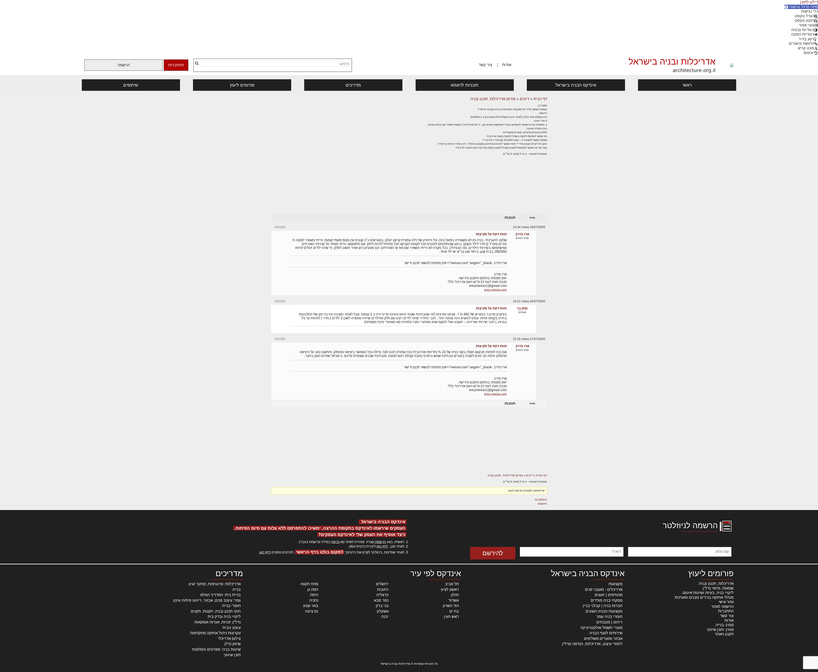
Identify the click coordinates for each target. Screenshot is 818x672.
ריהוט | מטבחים (609, 622)
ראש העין (451, 616)
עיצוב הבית (232, 628)
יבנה (385, 616)
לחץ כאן (382, 546)
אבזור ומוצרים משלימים (603, 638)
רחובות (383, 589)
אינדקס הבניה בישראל (575, 85)
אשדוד (453, 600)
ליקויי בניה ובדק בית (224, 616)
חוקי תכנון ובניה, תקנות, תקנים (216, 611)
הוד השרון (451, 606)
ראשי (687, 85)
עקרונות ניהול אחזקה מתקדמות (215, 633)
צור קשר (485, 65)
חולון (455, 595)
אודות (506, 65)
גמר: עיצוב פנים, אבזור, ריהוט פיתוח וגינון (207, 600)
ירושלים (382, 584)
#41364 (280, 227)
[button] (801, 7)
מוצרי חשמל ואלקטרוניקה (601, 628)
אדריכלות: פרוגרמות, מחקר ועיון (215, 584)
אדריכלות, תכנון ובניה (716, 583)
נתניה (313, 600)
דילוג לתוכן (809, 2)
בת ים (454, 611)
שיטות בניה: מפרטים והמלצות (216, 649)
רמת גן (312, 589)
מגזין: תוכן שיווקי (720, 629)
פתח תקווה (309, 584)
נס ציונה (311, 611)
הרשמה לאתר (722, 606)
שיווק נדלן (233, 644)
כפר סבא (381, 600)
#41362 (280, 339)
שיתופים (130, 85)
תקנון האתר (724, 634)
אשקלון (383, 611)
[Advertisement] (409, 189)
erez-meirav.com (495, 289)
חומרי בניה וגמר (609, 616)
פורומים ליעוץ (242, 85)
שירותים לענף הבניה (605, 633)
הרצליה (382, 595)
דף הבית (540, 99)
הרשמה (124, 65)
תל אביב (452, 584)
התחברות (176, 65)
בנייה (236, 589)
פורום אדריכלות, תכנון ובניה (493, 99)
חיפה (314, 595)
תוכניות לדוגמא (464, 85)
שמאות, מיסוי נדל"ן (718, 588)
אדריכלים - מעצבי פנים (603, 589)
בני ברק (382, 606)
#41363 (280, 301)
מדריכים (353, 85)
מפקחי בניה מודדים (606, 600)
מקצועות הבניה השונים (604, 611)
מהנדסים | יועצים (608, 595)
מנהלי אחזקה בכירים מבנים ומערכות (704, 597)
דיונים (524, 99)
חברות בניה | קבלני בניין (602, 606)
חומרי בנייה (231, 606)
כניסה (335, 542)
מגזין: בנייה (725, 625)
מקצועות (615, 584)
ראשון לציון (450, 589)
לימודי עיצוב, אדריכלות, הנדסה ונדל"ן (592, 644)
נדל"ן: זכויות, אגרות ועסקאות (217, 622)
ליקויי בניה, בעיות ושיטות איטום (708, 593)
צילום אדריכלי (229, 638)
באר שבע (310, 606)
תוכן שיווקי (232, 655)
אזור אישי (726, 602)
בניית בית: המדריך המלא (220, 595)
